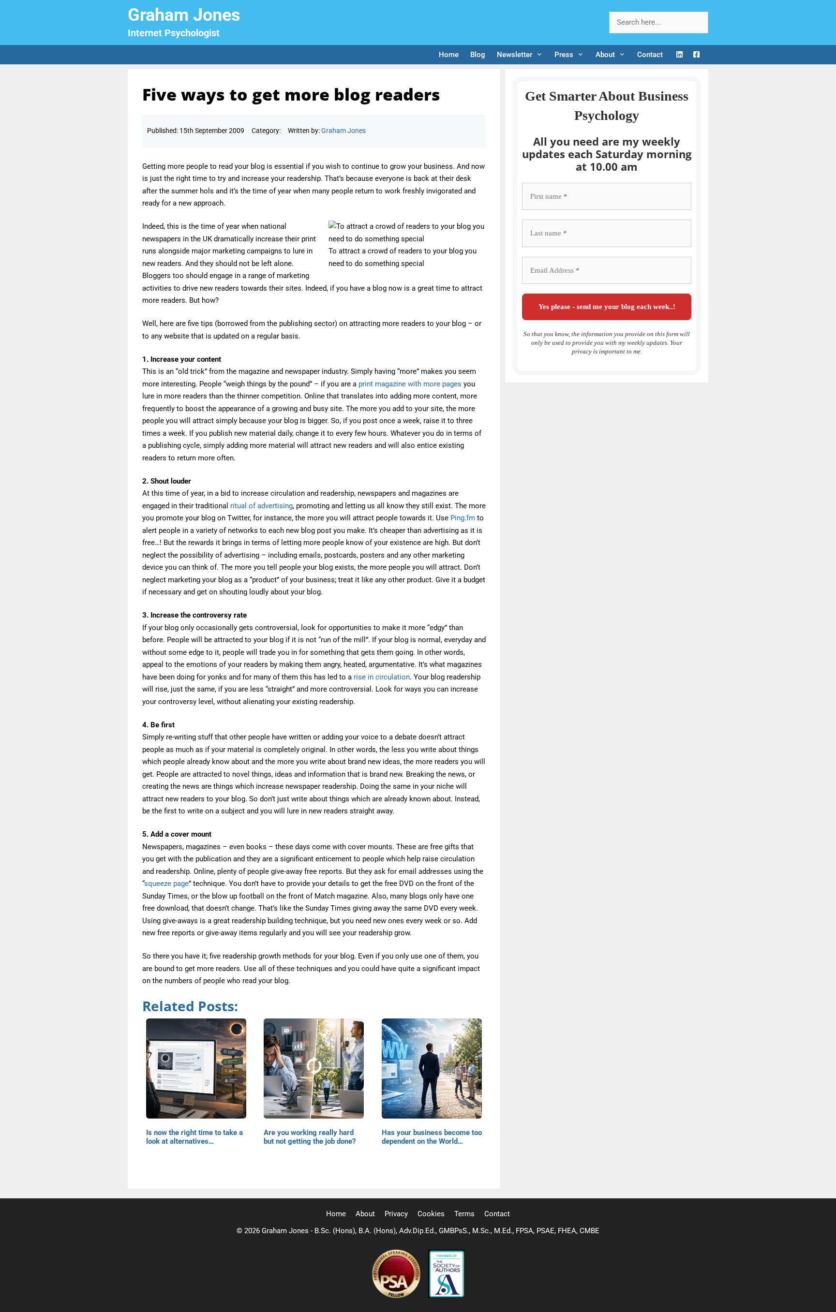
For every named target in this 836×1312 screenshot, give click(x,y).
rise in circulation (382, 677)
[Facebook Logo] (696, 54)
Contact (650, 54)
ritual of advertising (261, 505)
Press (563, 54)
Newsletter (514, 54)
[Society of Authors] (446, 1295)
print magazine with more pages (410, 384)
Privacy (396, 1213)
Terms (464, 1213)
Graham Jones (184, 15)
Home (449, 54)
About (605, 54)
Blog (477, 54)
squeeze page (166, 883)
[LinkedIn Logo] (679, 54)
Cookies (431, 1213)
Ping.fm (462, 518)
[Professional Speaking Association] (397, 1295)
